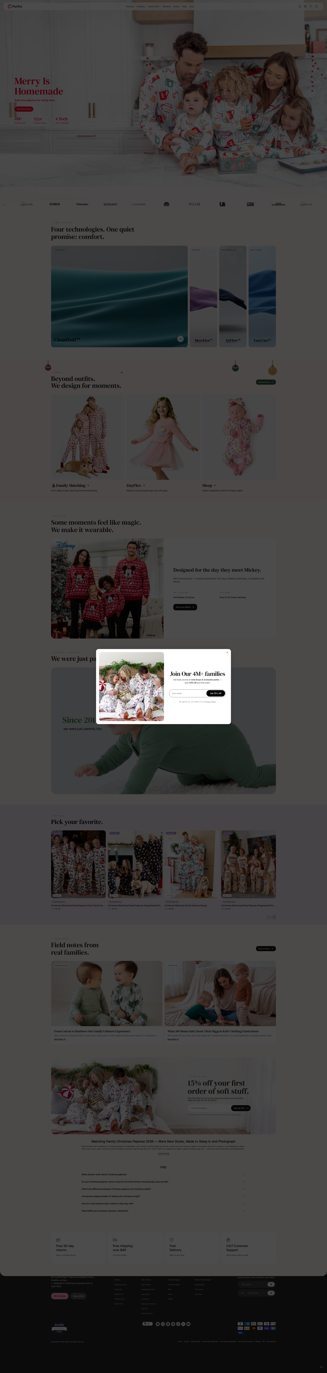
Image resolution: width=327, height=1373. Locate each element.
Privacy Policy (210, 702)
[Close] (227, 652)
